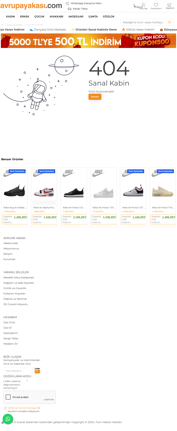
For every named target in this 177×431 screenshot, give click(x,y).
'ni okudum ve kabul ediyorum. (24, 410)
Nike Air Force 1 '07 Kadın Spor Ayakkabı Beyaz (104, 207)
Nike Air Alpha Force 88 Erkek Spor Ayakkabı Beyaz (44, 207)
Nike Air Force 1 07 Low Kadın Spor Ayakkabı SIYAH (133, 207)
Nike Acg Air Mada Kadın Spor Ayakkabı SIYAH (15, 207)
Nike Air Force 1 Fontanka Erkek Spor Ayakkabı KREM (163, 207)
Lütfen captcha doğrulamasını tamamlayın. (12, 384)
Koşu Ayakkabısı (14, 24)
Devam (95, 96)
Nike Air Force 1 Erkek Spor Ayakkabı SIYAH (74, 207)
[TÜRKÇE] (133, 6)
